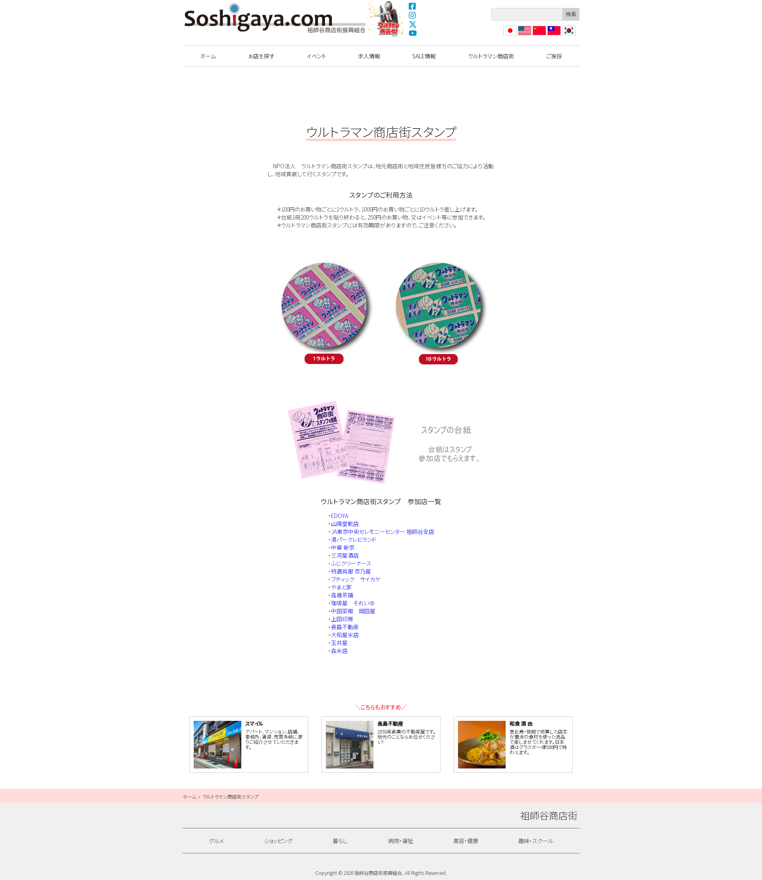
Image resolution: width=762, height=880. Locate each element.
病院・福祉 (400, 841)
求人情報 (369, 56)
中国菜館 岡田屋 (353, 611)
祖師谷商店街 (275, 18)
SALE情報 (424, 56)
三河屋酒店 (345, 555)
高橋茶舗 (342, 595)
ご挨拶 (554, 56)
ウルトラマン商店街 (386, 18)
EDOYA (339, 516)
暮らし (340, 841)
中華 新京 (342, 547)
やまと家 (341, 587)
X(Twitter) (413, 24)
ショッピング (278, 841)
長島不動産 (345, 627)
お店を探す (261, 56)
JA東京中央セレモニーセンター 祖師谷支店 (382, 531)
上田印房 (342, 619)
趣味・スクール (535, 841)
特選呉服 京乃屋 (351, 571)
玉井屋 (339, 643)
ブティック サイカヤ (355, 579)
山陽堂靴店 (345, 524)
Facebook (413, 6)
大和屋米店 (345, 635)
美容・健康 (465, 841)
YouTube (413, 33)
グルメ (216, 841)
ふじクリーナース (351, 563)
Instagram (413, 15)
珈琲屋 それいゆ (352, 603)
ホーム (208, 56)
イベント (316, 56)
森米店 (339, 651)
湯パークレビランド (353, 539)
